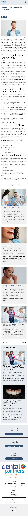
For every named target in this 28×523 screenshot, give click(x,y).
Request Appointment (14, 446)
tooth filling (4, 37)
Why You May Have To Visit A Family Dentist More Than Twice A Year (14, 325)
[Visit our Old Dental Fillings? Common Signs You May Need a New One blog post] (13, 197)
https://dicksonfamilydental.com (8, 172)
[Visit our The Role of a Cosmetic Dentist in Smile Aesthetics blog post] (13, 275)
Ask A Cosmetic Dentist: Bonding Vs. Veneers (12, 245)
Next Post (24, 342)
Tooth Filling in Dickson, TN (11, 179)
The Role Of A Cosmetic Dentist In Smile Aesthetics (13, 286)
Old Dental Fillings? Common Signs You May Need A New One (13, 208)
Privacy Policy (12, 507)
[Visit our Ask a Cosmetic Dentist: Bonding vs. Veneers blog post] (13, 235)
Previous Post (4, 342)
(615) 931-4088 (8, 173)
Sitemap (16, 507)
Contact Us (14, 458)
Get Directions (14, 434)
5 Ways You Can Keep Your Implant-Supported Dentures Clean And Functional (13, 402)
